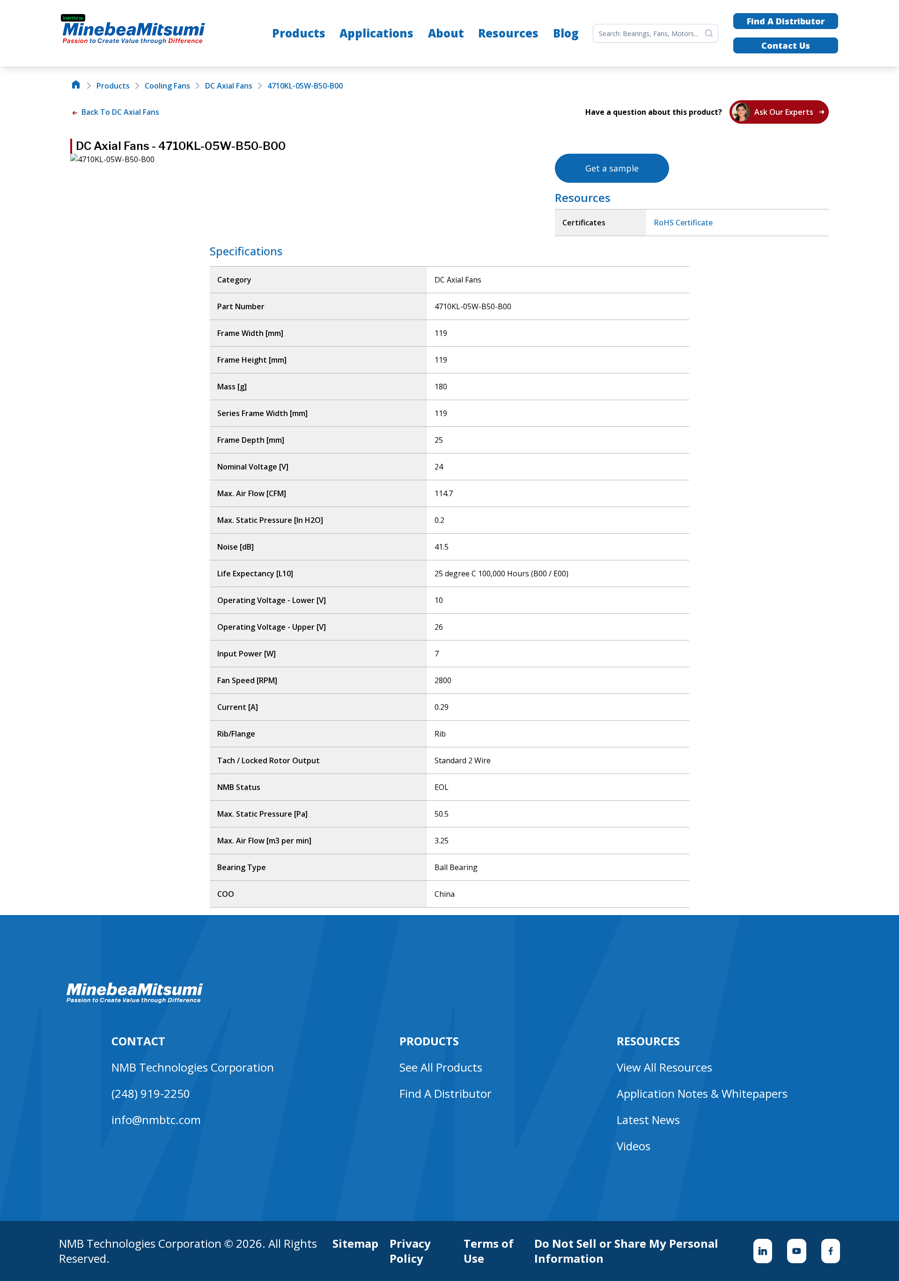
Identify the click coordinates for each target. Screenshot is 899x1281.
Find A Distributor (786, 21)
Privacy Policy (410, 1251)
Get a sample (612, 168)
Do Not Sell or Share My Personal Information (626, 1251)
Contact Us (785, 45)
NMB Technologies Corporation (192, 1067)
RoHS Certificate (683, 222)
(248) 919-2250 (150, 1093)
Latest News (648, 1119)
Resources (508, 33)
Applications (376, 33)
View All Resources (664, 1067)
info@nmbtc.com (156, 1119)
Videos (633, 1146)
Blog (566, 33)
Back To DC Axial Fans (119, 112)
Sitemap (355, 1243)
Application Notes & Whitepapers (702, 1093)
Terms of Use (489, 1251)
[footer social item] (762, 1251)
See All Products (440, 1067)
